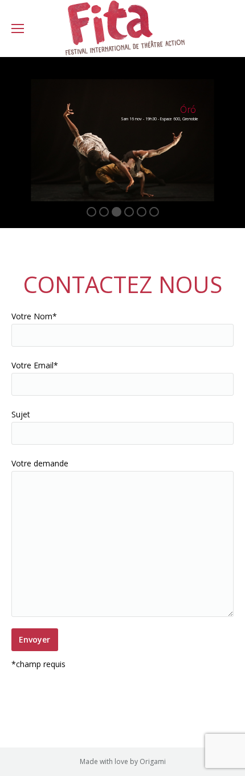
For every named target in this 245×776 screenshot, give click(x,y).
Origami (153, 761)
